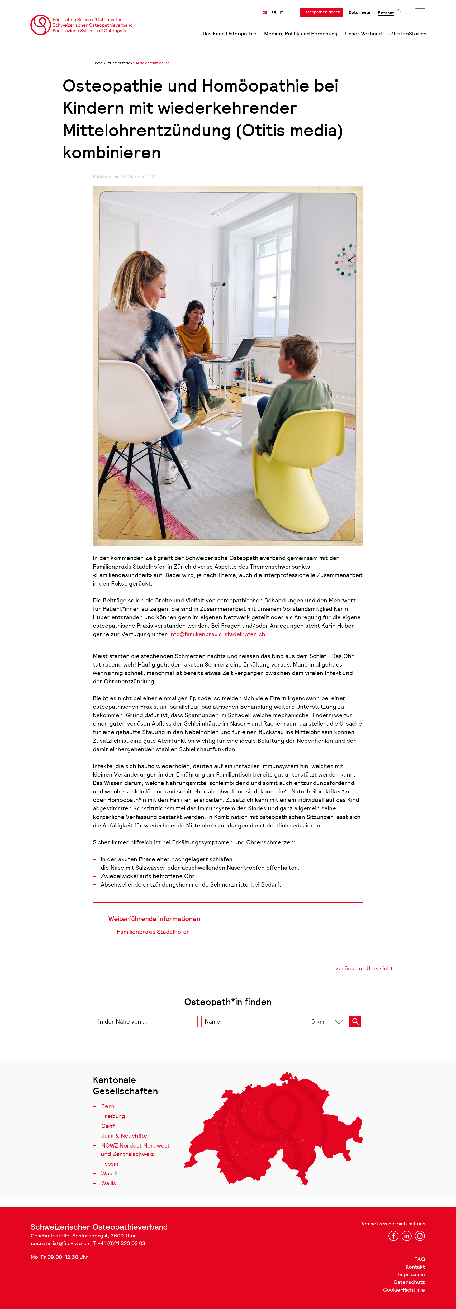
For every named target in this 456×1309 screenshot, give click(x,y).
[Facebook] (393, 1235)
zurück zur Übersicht (364, 968)
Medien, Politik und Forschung (301, 34)
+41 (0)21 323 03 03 (121, 1243)
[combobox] (146, 1021)
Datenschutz (409, 1282)
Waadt (109, 1173)
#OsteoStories (408, 34)
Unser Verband (363, 34)
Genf (108, 1126)
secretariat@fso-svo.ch (60, 1243)
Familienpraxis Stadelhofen (153, 932)
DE (265, 12)
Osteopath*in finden (321, 12)
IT (281, 12)
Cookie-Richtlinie (404, 1290)
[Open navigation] (420, 12)
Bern (108, 1106)
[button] (355, 1021)
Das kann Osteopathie (229, 34)
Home (98, 63)
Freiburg (113, 1116)
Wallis (108, 1183)
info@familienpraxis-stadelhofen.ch (217, 634)
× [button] (192, 1021)
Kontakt (415, 1267)
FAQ (419, 1259)
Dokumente (359, 12)
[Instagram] (419, 1235)
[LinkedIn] (406, 1235)
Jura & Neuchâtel (125, 1135)
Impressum (411, 1275)
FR (273, 12)
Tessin (109, 1163)
